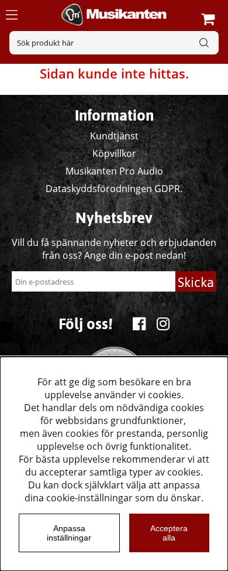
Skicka (196, 282)
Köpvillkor (114, 153)
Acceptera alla (169, 533)
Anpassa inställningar (69, 533)
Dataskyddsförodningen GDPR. (114, 188)
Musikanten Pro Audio (114, 171)
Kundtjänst (114, 135)
